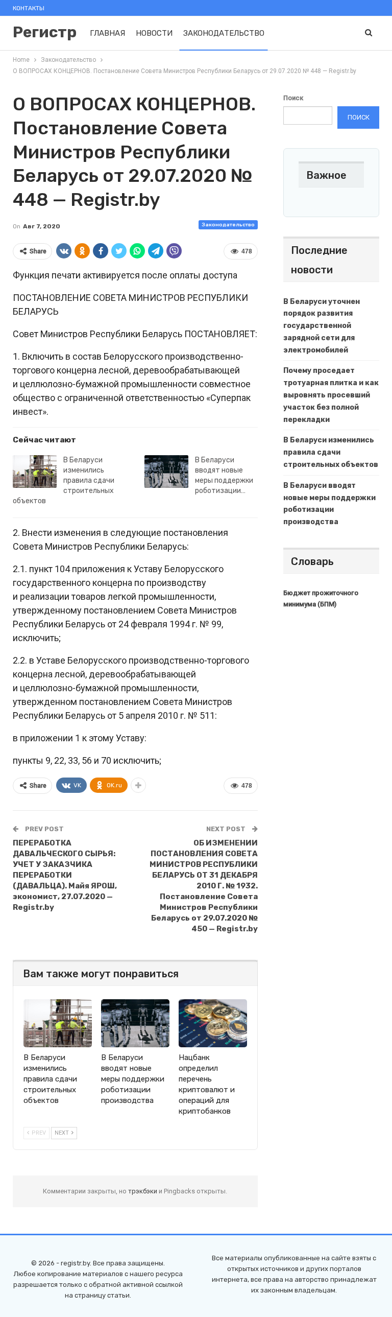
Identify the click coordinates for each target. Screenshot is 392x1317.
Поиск (293, 98)
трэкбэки (143, 1191)
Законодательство (223, 33)
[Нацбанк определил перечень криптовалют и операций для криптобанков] (213, 1023)
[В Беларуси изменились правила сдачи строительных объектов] (35, 471)
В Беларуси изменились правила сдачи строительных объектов (63, 480)
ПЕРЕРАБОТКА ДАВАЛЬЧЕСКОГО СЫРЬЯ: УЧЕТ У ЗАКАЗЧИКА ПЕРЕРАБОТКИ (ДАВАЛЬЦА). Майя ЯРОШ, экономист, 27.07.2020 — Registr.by (65, 875)
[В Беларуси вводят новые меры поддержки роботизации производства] (166, 471)
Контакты (28, 8)
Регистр (45, 32)
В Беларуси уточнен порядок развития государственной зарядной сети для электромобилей (321, 326)
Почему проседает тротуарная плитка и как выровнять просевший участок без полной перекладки (331, 395)
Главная (107, 33)
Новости (154, 33)
